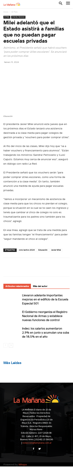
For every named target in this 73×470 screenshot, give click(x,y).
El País (14, 12)
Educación (42, 250)
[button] (61, 4)
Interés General (18, 17)
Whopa (23, 464)
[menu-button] (68, 4)
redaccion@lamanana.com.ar (37, 442)
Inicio (5, 12)
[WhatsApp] (30, 69)
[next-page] (11, 345)
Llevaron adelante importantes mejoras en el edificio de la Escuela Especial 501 (45, 299)
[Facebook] (6, 69)
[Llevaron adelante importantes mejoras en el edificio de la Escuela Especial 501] (11, 299)
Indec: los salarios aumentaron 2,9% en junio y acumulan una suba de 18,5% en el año (45, 332)
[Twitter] (14, 69)
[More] (38, 69)
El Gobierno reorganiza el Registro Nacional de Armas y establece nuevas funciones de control (44, 316)
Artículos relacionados (17, 286)
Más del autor (40, 286)
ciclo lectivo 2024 (27, 250)
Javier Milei (56, 250)
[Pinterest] (22, 69)
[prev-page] (5, 345)
